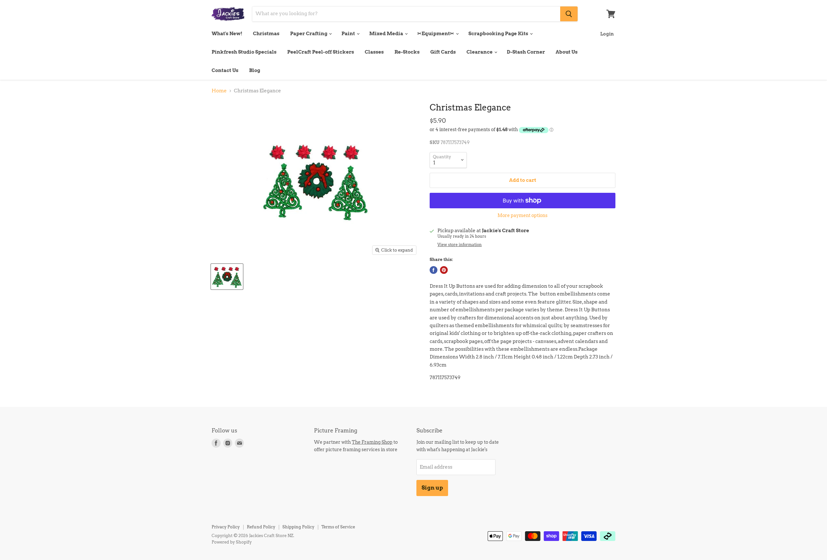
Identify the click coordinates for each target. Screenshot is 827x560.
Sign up (432, 487)
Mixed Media (386, 33)
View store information (459, 245)
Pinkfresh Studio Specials (244, 52)
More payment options (522, 215)
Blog (254, 70)
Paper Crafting (309, 33)
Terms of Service (338, 526)
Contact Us (225, 70)
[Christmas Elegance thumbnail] (227, 276)
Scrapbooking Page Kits (498, 33)
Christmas (266, 33)
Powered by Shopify (232, 542)
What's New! (227, 33)
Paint (348, 33)
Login (607, 33)
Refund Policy (261, 526)
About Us (567, 52)
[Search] (569, 13)
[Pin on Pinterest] (444, 270)
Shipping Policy (298, 526)
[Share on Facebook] (433, 270)
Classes (374, 52)
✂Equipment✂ (436, 33)
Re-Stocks (407, 52)
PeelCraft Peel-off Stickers (320, 52)
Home (219, 91)
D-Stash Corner (526, 52)
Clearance (480, 52)
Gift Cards (443, 52)
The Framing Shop (372, 442)
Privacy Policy (226, 526)
